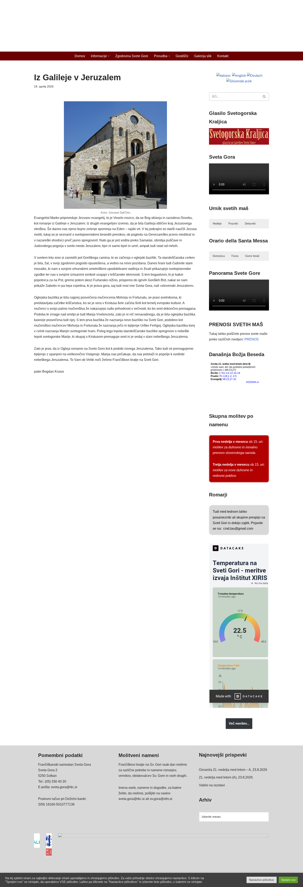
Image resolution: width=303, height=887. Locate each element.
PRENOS (251, 339)
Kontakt (222, 56)
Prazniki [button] (233, 223)
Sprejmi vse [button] (288, 879)
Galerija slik (202, 56)
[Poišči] (264, 96)
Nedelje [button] (217, 223)
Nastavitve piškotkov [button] (261, 879)
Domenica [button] (219, 255)
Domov (80, 56)
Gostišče (182, 56)
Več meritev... (239, 723)
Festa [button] (234, 255)
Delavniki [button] (250, 223)
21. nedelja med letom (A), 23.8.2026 (226, 777)
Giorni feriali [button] (252, 255)
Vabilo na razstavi (212, 785)
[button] (108, 56)
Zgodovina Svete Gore (131, 56)
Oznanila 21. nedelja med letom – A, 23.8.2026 (233, 769)
